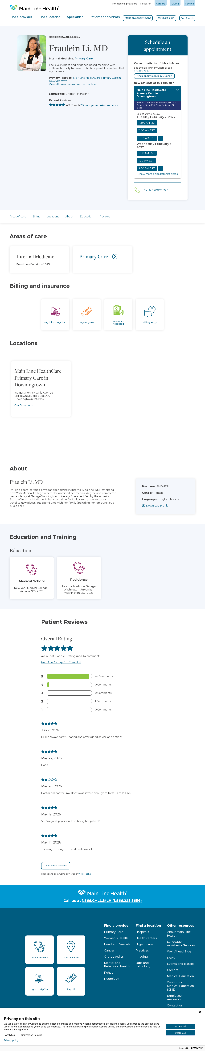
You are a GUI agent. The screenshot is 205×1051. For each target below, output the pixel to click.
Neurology (111, 978)
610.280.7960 (142, 70)
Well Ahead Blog (179, 951)
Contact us (175, 1005)
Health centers (146, 938)
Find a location (148, 925)
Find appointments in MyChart (154, 76)
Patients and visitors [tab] (105, 17)
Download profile (157, 505)
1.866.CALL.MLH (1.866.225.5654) (112, 900)
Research (145, 3)
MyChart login (166, 18)
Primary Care (84, 58)
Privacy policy (11, 1040)
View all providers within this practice (72, 84)
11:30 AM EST (147, 138)
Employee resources (174, 997)
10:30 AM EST (147, 122)
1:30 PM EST (146, 160)
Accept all (180, 1026)
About (69, 216)
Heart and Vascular (118, 944)
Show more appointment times (158, 173)
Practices (142, 950)
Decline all (180, 1032)
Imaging (142, 956)
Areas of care (18, 216)
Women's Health (116, 938)
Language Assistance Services (181, 943)
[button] (102, 401)
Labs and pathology (143, 964)
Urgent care (144, 944)
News (171, 958)
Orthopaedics (114, 956)
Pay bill (189, 3)
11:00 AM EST (147, 130)
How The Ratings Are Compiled (61, 662)
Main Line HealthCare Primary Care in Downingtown (151, 93)
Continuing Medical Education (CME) (180, 986)
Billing (37, 216)
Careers (160, 3)
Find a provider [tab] (21, 17)
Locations (53, 216)
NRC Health (85, 874)
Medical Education (180, 976)
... (160, 137)
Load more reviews (56, 865)
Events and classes (180, 964)
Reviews (105, 216)
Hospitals (142, 932)
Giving (175, 3)
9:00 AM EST (147, 153)
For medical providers (124, 3)
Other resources (180, 925)
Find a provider (117, 925)
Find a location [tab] (50, 17)
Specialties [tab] (75, 17)
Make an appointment (138, 18)
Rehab (109, 972)
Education (86, 216)
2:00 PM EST (147, 168)
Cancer (109, 950)
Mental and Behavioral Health (117, 964)
